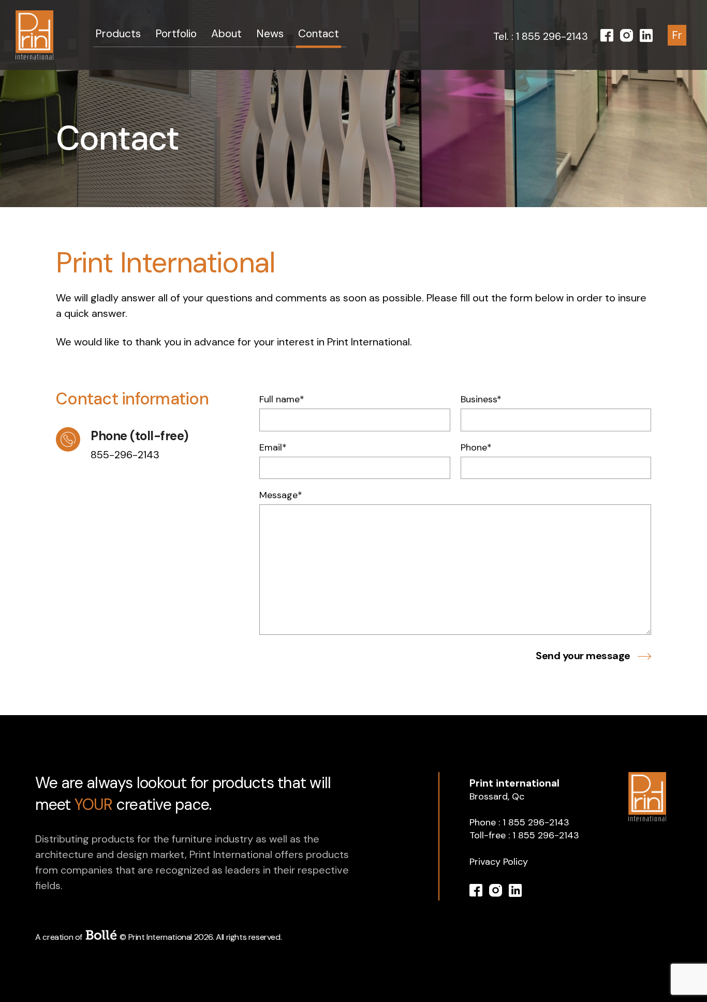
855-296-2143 (125, 454)
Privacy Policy (498, 861)
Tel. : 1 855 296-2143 (540, 36)
